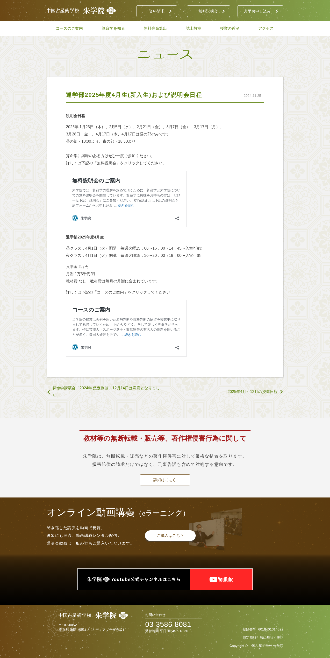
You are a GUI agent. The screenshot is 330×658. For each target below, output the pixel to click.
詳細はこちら (165, 480)
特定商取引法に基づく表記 (263, 637)
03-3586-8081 (168, 624)
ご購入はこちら (170, 535)
